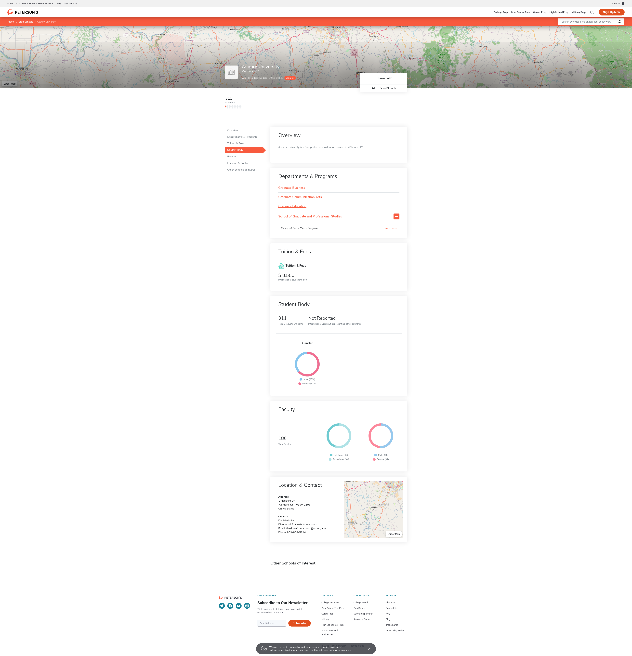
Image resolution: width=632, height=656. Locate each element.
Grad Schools (25, 21)
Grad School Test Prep (332, 608)
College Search (361, 602)
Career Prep (539, 12)
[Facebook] (230, 606)
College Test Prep (330, 602)
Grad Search (360, 608)
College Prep (501, 12)
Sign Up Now (611, 12)
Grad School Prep (520, 12)
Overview (232, 130)
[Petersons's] (22, 12)
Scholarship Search (363, 613)
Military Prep (579, 12)
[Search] (592, 12)
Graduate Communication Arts (300, 197)
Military (325, 619)
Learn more (390, 228)
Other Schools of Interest (241, 170)
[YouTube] (239, 606)
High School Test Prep (332, 625)
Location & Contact (238, 163)
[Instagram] (247, 606)
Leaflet (593, 27)
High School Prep (559, 12)
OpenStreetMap (610, 27)
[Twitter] (222, 606)
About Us (390, 602)
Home (11, 21)
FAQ (59, 3)
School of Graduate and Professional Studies (310, 216)
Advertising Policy (395, 630)
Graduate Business (291, 188)
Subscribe (299, 623)
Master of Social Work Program (299, 228)
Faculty (231, 156)
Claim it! (290, 78)
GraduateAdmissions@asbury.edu (306, 528)
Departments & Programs (242, 137)
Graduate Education (292, 206)
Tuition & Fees (235, 143)
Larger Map (9, 83)
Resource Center (362, 619)
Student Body (235, 150)
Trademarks (392, 625)
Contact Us (391, 608)
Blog (10, 3)
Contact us (71, 3)
